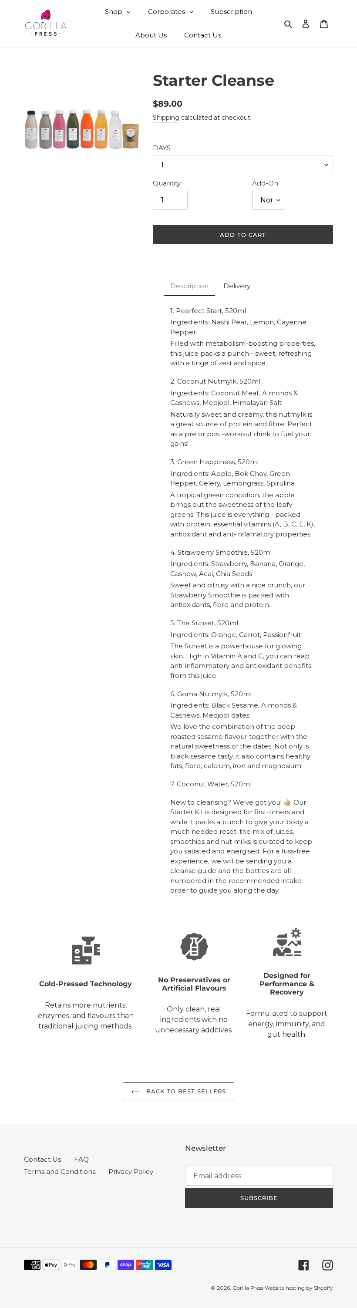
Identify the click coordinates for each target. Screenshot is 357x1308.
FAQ (81, 1159)
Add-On (265, 183)
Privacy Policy (130, 1171)
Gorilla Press (248, 1287)
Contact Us (42, 1159)
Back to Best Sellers (185, 1091)
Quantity (167, 183)
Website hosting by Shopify (299, 1287)
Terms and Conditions (59, 1171)
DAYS (162, 148)
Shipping (166, 117)
